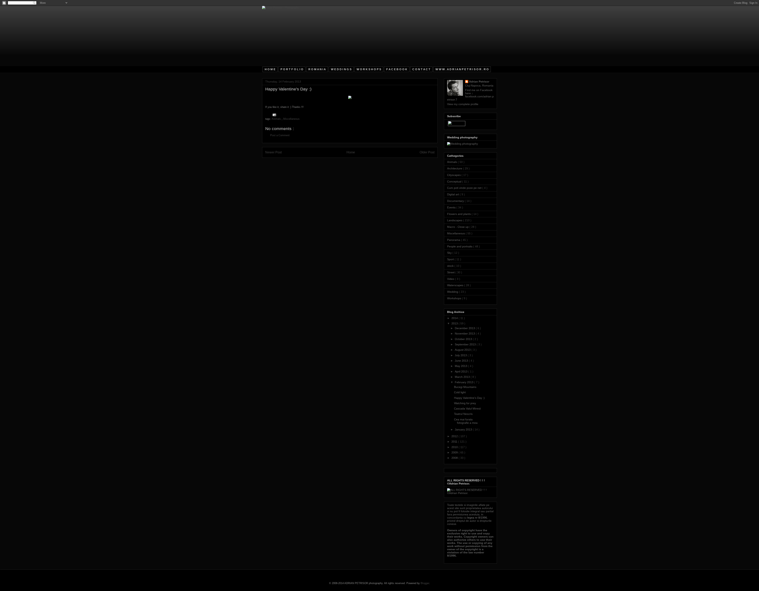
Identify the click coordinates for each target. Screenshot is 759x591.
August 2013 (463, 349)
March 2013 (463, 376)
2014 (455, 318)
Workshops (454, 298)
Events (451, 207)
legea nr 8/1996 (477, 517)
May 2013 (461, 366)
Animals (277, 118)
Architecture (455, 168)
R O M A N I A (317, 69)
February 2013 (464, 382)
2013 (455, 323)
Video (451, 278)
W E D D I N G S (341, 69)
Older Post (427, 152)
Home (350, 152)
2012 (455, 436)
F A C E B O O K (396, 69)
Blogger (425, 583)
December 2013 (465, 328)
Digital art (453, 194)
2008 (455, 457)
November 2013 (465, 333)
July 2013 (461, 355)
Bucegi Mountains (465, 387)
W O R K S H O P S (369, 69)
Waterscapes (455, 285)
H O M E (270, 69)
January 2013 (464, 429)
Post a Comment (280, 135)
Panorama (454, 239)
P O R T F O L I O (291, 69)
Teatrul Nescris (463, 413)
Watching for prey (465, 403)
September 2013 (466, 344)
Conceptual (454, 181)
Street (451, 272)
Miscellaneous (291, 118)
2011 (454, 441)
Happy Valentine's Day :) (469, 397)
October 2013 (464, 339)
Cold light (460, 392)
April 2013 (461, 371)
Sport (451, 259)
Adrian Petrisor (479, 81)
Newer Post (273, 152)
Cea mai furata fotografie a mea (466, 421)
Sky (449, 252)
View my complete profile (462, 104)
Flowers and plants (459, 214)
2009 (455, 452)
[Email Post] (273, 114)
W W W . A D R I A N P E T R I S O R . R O (462, 69)
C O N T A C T (421, 69)
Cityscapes (454, 175)
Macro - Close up (458, 226)
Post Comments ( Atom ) (358, 162)
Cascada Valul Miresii (467, 408)
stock (450, 265)
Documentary (456, 200)
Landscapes (455, 220)
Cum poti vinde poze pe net (464, 187)
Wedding (453, 291)
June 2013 (462, 360)
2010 (455, 447)
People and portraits (460, 246)
